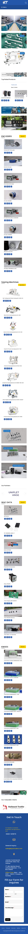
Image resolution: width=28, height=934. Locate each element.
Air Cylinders (7, 430)
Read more (2, 100)
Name (7, 889)
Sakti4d (2, 924)
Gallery (18, 928)
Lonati (22, 18)
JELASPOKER (12, 924)
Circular (22, 35)
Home (3, 928)
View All (3, 110)
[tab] (14, 85)
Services (13, 928)
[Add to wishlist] (4, 100)
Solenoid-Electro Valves (18, 465)
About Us (24, 928)
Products (8, 928)
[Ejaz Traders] (5, 2)
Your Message (9, 907)
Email (7, 902)
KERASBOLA (6, 924)
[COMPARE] (8, 100)
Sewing (22, 53)
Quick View (6, 100)
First (6, 894)
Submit (7, 919)
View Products (14, 76)
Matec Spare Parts (8, 448)
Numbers (8, 896)
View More (22, 285)
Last (15, 894)
